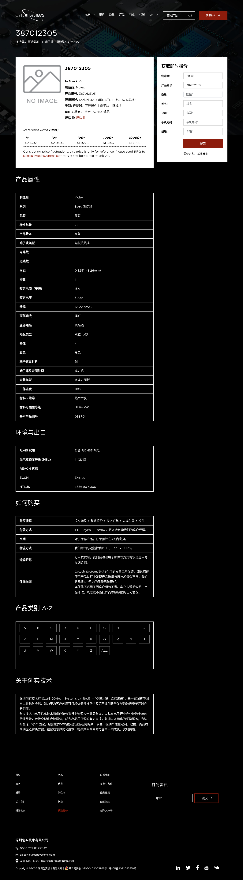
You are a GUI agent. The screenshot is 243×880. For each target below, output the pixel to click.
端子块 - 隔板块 (55, 42)
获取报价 (211, 15)
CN (151, 14)
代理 (142, 14)
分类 (60, 783)
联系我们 (202, 153)
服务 (101, 14)
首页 (18, 774)
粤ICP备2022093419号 (122, 868)
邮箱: (164, 131)
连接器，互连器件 (28, 42)
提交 (203, 143)
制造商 (61, 792)
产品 (122, 14)
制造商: (165, 75)
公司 (88, 14)
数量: (164, 94)
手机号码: (167, 122)
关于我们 (20, 801)
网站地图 (105, 801)
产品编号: (167, 85)
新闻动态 (20, 810)
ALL (104, 650)
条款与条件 (106, 783)
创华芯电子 (106, 810)
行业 (132, 14)
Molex (75, 42)
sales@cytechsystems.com (42, 155)
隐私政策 (105, 792)
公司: (164, 113)
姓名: (164, 103)
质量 (111, 14)
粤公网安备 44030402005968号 (88, 868)
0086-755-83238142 (33, 848)
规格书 (80, 117)
